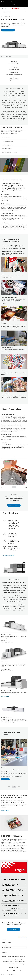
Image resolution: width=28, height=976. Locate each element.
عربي (14, 4)
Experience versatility (7, 148)
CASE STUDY (3, 767)
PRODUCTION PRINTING (14, 579)
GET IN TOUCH (14, 494)
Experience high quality (7, 145)
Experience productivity (7, 137)
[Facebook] (7, 970)
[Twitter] (17, 970)
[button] (26, 487)
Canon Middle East (13, 967)
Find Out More (5, 779)
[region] (14, 472)
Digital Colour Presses (6, 16)
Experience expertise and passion (9, 152)
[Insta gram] (10, 970)
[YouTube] (20, 970)
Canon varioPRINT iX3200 (6, 56)
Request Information (14, 505)
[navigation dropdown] (25, 8)
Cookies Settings (20, 964)
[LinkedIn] (14, 970)
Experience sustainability (7, 141)
